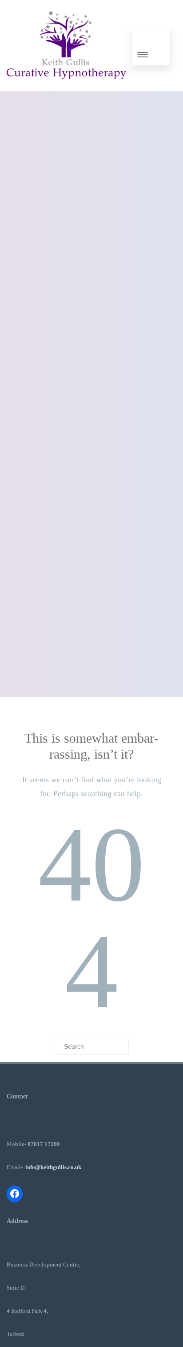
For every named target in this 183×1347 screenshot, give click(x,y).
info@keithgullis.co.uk (53, 1167)
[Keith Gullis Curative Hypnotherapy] (66, 87)
